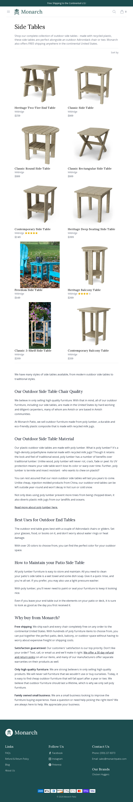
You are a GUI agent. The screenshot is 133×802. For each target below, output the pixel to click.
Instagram (57, 758)
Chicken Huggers (100, 774)
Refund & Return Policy (17, 758)
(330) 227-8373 (107, 753)
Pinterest (56, 764)
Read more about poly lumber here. (36, 507)
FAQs (8, 753)
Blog (7, 764)
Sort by (114, 52)
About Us (10, 770)
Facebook (57, 753)
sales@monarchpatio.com (113, 758)
